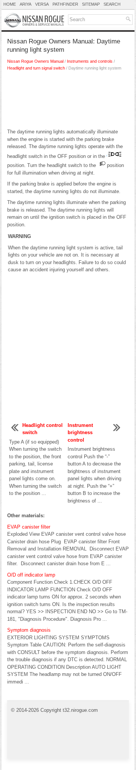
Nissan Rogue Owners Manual (35, 61)
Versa (42, 4)
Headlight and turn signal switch (36, 68)
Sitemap (91, 4)
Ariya (25, 4)
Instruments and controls (90, 61)
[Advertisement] (68, 101)
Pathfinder (65, 4)
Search (112, 4)
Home (9, 4)
